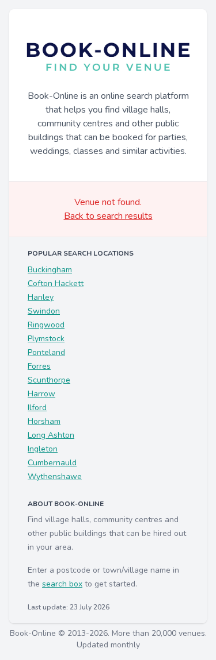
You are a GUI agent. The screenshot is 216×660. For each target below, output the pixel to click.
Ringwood (46, 324)
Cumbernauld (52, 462)
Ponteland (46, 352)
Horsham (44, 421)
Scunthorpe (49, 380)
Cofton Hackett (56, 283)
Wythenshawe (55, 476)
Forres (39, 366)
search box (62, 583)
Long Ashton (51, 435)
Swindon (44, 311)
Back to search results (108, 216)
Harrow (41, 393)
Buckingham (50, 269)
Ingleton (43, 448)
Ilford (37, 407)
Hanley (41, 297)
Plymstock (46, 338)
